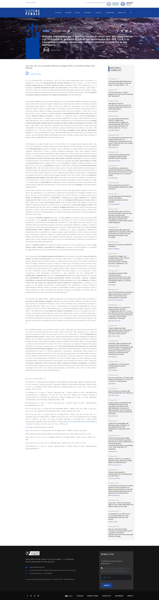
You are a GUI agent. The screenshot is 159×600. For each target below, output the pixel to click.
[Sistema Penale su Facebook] (27, 596)
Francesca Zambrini (114, 478)
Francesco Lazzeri (113, 266)
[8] (83, 249)
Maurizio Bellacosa (114, 495)
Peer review (119, 596)
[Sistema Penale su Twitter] (31, 596)
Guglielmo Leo (112, 451)
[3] (66, 175)
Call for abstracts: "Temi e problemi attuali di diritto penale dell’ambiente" (120, 94)
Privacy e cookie (92, 596)
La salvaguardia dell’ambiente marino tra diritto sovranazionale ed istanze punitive (119, 199)
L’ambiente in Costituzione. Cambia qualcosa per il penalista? (118, 366)
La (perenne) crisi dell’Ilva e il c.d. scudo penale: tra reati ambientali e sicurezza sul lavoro (119, 516)
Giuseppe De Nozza (114, 160)
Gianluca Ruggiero (114, 248)
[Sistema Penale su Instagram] (38, 596)
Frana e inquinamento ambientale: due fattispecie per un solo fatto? (120, 474)
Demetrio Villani (55, 50)
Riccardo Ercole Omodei (115, 300)
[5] (35, 187)
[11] (41, 318)
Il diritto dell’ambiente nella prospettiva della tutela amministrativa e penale (119, 156)
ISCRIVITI (107, 585)
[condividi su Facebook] (117, 31)
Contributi (87, 12)
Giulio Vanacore (113, 147)
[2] (90, 163)
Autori (77, 12)
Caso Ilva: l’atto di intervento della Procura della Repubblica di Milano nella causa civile (120, 504)
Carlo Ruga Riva (113, 111)
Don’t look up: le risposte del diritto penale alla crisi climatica (120, 392)
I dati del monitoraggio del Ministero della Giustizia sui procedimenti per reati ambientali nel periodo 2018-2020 (119, 427)
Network (68, 12)
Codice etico (106, 596)
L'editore (80, 596)
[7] (52, 241)
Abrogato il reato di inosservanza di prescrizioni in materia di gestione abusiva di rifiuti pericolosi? (119, 106)
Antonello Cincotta (114, 320)
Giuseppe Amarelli (113, 130)
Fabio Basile (112, 383)
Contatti (130, 596)
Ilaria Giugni (112, 284)
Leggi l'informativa (123, 572)
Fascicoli (98, 12)
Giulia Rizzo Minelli (114, 204)
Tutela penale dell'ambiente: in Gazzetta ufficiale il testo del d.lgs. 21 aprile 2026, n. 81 (120, 83)
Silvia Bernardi (112, 356)
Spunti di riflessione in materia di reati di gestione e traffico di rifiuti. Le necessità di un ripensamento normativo (120, 295)
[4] (72, 182)
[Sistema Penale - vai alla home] (32, 12)
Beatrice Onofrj (113, 416)
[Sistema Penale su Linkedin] (34, 596)
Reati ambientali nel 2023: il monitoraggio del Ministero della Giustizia (120, 187)
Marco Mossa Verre (114, 336)
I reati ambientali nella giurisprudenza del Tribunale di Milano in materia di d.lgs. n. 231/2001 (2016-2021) (120, 331)
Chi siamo (58, 12)
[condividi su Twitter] (122, 31)
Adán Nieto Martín (113, 395)
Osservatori (110, 12)
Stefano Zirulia (112, 521)
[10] (65, 285)
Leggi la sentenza (35, 74)
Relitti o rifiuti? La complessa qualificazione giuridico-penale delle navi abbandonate (120, 460)
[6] (40, 214)
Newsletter (122, 12)
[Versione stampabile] (69, 30)
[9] (92, 273)
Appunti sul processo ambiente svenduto (120, 245)
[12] (95, 360)
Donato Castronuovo (114, 465)
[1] (95, 146)
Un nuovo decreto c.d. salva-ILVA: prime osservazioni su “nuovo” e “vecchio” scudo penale (120, 379)
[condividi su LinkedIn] (131, 31)
